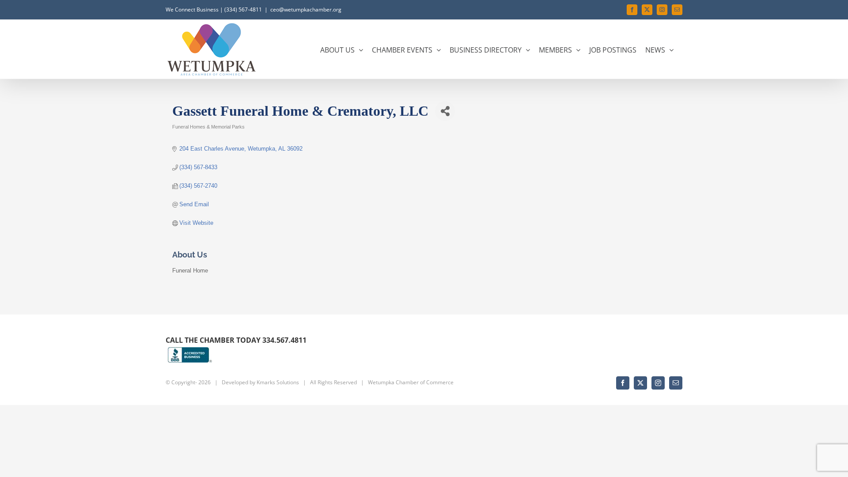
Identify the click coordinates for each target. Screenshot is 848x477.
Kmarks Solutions (278, 382)
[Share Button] (445, 111)
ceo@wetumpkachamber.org (305, 9)
